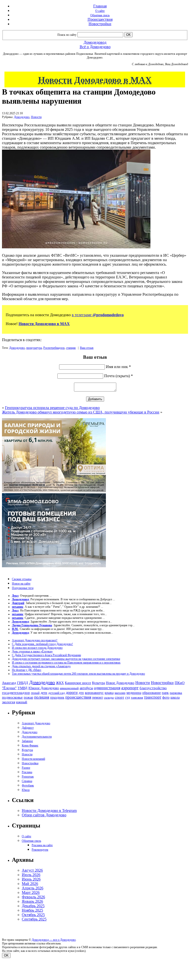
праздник (57, 697)
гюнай (35, 693)
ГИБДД (22, 683)
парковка (176, 693)
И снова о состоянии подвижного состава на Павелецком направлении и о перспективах (66, 662)
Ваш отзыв (87, 348)
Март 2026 (31, 892)
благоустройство (153, 688)
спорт (119, 697)
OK (6, 955)
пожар (28, 697)
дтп (81, 693)
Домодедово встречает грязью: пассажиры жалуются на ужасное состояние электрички (66, 659)
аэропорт (130, 687)
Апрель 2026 (32, 888)
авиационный (69, 688)
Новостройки (100, 24)
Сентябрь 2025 (34, 919)
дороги (72, 692)
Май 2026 (30, 884)
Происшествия (100, 19)
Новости (36, 117)
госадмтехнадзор (16, 693)
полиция (41, 697)
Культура (98, 683)
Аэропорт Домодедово (36, 723)
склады (109, 697)
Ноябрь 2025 (32, 910)
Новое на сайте (21, 583)
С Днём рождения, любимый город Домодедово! (42, 644)
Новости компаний (33, 759)
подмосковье (12, 697)
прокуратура (34, 348)
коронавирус (94, 693)
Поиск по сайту (66, 35)
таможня (137, 697)
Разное (26, 767)
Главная (100, 6)
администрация (107, 688)
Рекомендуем (40, 849)
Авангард (9, 683)
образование (151, 693)
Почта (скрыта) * (118, 376)
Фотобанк (28, 785)
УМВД (22, 688)
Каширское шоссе (78, 683)
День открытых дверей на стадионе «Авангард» (41, 666)
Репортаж (28, 776)
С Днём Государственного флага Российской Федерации (46, 655)
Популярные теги (22, 588)
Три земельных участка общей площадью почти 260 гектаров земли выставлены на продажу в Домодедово (78, 673)
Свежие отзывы (21, 579)
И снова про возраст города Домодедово (37, 647)
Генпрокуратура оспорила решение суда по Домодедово (52, 408)
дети (44, 693)
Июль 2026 (31, 875)
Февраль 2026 (33, 897)
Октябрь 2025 (33, 915)
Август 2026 (32, 870)
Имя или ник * (118, 367)
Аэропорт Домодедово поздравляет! (34, 640)
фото (165, 697)
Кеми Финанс (30, 745)
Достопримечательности (37, 736)
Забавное (27, 741)
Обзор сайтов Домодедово (44, 815)
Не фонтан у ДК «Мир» (26, 670)
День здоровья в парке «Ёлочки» (32, 651)
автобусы (86, 688)
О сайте (100, 11)
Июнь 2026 (31, 879)
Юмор (26, 790)
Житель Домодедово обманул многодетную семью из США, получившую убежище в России (80, 412)
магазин (120, 693)
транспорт (152, 697)
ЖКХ (60, 683)
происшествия (78, 697)
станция (71, 348)
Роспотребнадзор (54, 348)
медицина (133, 693)
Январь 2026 (32, 901)
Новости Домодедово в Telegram (49, 810)
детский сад (56, 693)
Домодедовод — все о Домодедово (54, 939)
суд (127, 697)
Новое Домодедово (120, 683)
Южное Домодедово (43, 688)
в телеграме (98, 315)
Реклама (27, 772)
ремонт (97, 697)
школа (175, 697)
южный (21, 702)
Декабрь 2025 (33, 906)
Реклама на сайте (42, 845)
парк (165, 693)
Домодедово (21, 117)
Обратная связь (100, 15)
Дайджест (28, 727)
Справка (27, 781)
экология (8, 702)
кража (109, 693)
